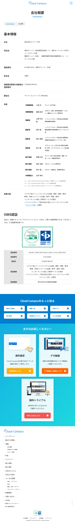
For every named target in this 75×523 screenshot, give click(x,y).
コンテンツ (9, 459)
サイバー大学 (30, 205)
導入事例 (9, 316)
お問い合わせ (10, 496)
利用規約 (7, 500)
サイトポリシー (33, 518)
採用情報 (41, 518)
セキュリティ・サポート (13, 489)
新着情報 (8, 492)
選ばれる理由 (10, 308)
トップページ (10, 436)
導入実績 (8, 463)
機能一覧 (32, 308)
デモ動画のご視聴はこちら (53, 371)
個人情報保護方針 (10, 506)
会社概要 (25, 518)
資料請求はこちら (15, 371)
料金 (6, 455)
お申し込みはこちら (33, 415)
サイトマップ (48, 518)
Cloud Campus (10, 24)
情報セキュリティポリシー (12, 503)
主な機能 (9, 447)
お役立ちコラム (10, 471)
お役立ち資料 (10, 474)
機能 (7, 444)
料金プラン (56, 308)
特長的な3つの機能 (12, 449)
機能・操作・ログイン (13, 486)
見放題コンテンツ (34, 316)
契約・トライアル (12, 481)
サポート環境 (10, 452)
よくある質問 (57, 316)
